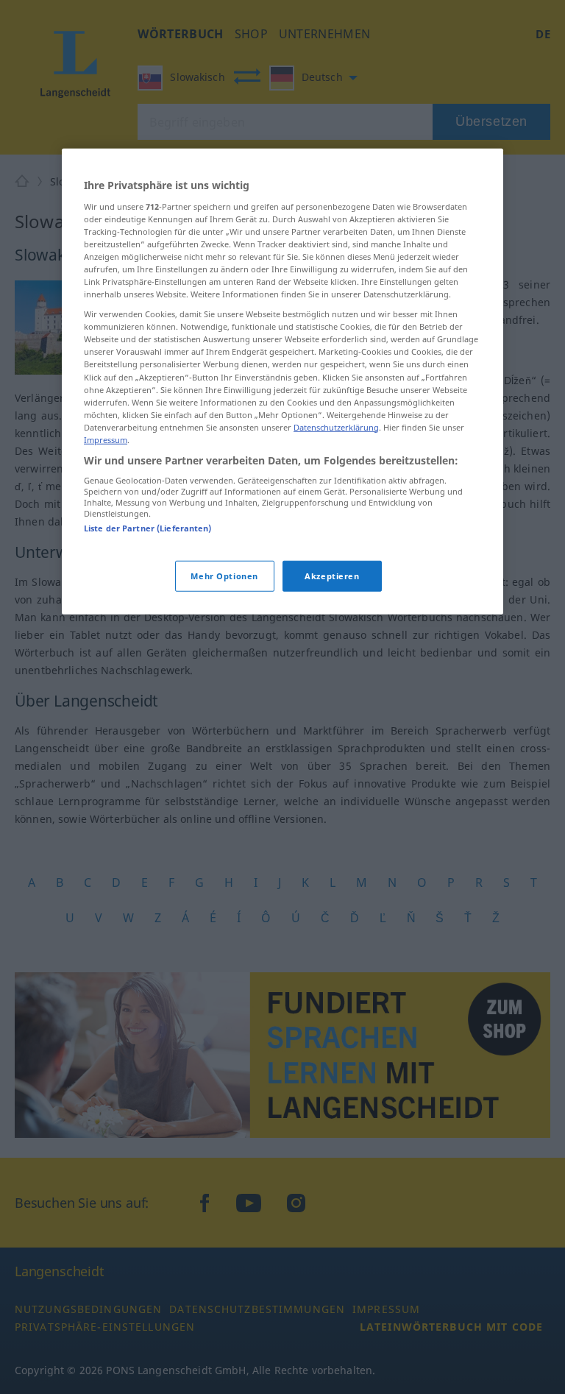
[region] (282, 382)
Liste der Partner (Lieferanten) (148, 528)
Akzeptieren (332, 575)
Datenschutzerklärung (336, 427)
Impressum (105, 439)
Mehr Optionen (224, 575)
